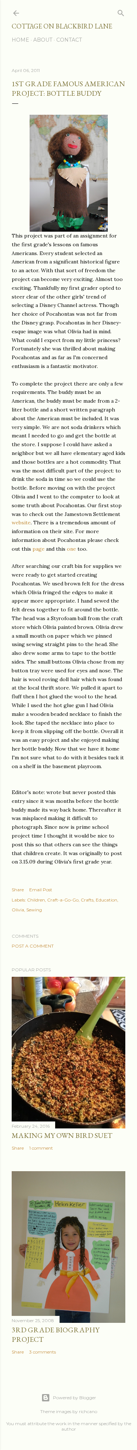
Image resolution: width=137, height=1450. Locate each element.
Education (106, 900)
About (42, 40)
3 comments (42, 1352)
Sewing (34, 909)
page (39, 549)
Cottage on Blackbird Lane (62, 26)
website (21, 522)
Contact (69, 40)
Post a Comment (33, 946)
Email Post (40, 889)
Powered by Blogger (74, 1397)
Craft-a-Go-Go (63, 900)
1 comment (41, 1148)
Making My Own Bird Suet (62, 1135)
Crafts (87, 900)
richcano (88, 1411)
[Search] (121, 11)
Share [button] (18, 889)
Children (36, 900)
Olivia (18, 909)
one (70, 549)
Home (20, 40)
